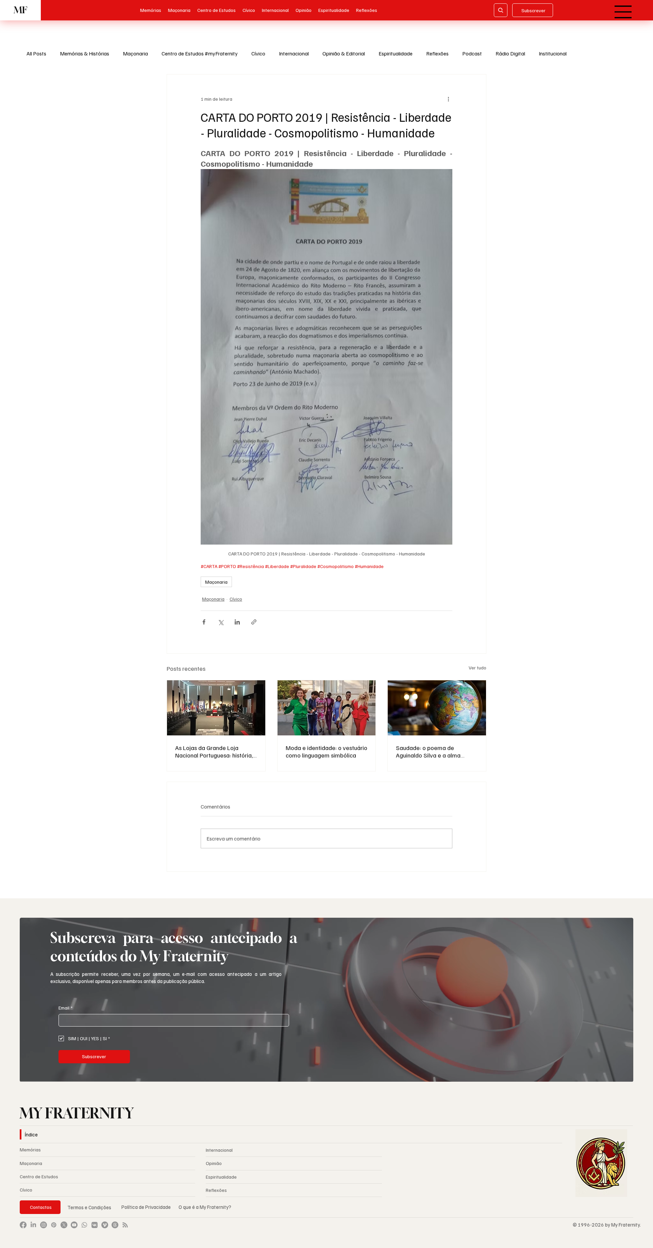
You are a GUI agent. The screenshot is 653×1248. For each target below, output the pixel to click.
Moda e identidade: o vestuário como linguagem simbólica (326, 751)
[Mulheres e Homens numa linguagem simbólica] (327, 707)
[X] (64, 1224)
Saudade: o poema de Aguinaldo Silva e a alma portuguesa (428, 751)
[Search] (500, 10)
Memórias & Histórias (84, 53)
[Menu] (624, 11)
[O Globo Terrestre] (437, 707)
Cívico (258, 53)
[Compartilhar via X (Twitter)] (220, 622)
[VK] (94, 1224)
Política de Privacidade (146, 1207)
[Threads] (115, 1224)
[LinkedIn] (33, 1224)
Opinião (214, 1163)
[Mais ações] (448, 99)
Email (65, 1008)
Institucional (553, 53)
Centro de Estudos (39, 1176)
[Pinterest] (53, 1224)
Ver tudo (477, 667)
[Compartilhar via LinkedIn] (237, 622)
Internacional (294, 53)
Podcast (472, 53)
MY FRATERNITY (77, 1112)
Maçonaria (135, 53)
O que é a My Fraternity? (205, 1207)
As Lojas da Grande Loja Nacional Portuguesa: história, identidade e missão (214, 751)
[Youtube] (74, 1224)
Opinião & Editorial (343, 53)
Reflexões (437, 53)
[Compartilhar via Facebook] (204, 622)
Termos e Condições (89, 1207)
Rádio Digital (510, 53)
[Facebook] (23, 1224)
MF (20, 10)
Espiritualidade (396, 53)
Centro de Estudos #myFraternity (200, 53)
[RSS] (125, 1224)
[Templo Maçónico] (216, 707)
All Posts (36, 53)
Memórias (30, 1149)
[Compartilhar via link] (254, 622)
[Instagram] (43, 1224)
